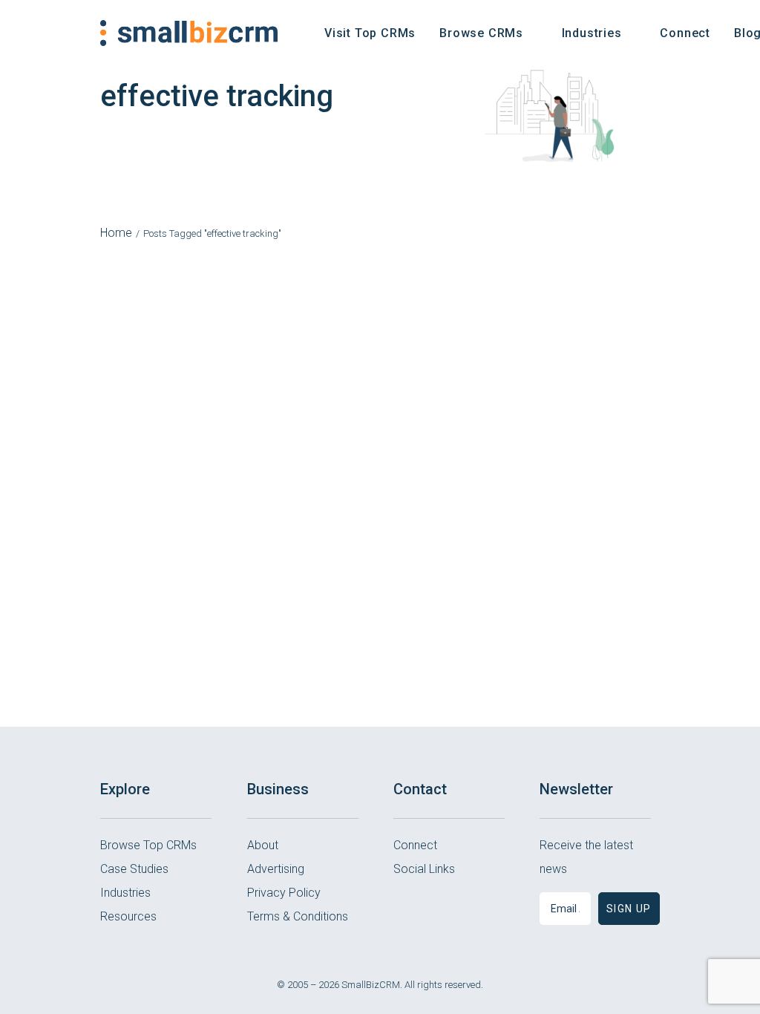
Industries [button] (592, 33)
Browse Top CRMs (148, 845)
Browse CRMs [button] (481, 33)
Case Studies (134, 869)
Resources (128, 916)
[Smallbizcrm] (189, 33)
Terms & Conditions (297, 916)
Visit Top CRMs (370, 33)
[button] (403, 906)
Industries (125, 893)
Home (116, 233)
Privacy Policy (284, 893)
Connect (685, 33)
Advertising (275, 869)
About (262, 845)
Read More (380, 540)
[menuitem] (370, 33)
